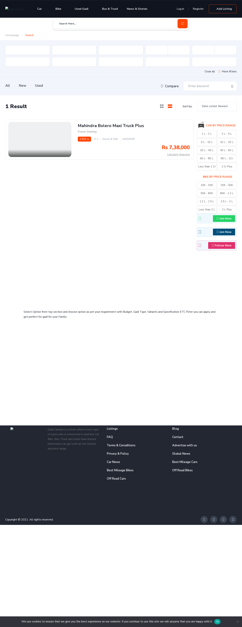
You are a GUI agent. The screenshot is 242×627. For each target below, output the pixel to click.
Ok (217, 621)
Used (39, 85)
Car (39, 9)
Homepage (12, 35)
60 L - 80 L (206, 158)
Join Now (226, 219)
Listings (112, 429)
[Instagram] (223, 519)
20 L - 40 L (206, 150)
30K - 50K (227, 185)
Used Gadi (81, 9)
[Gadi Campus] (14, 9)
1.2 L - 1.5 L (206, 201)
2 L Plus (227, 209)
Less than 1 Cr (207, 166)
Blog (175, 429)
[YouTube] (233, 519)
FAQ (110, 437)
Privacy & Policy (118, 454)
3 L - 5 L (227, 134)
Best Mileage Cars (184, 462)
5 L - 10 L (207, 142)
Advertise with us (184, 445)
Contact (177, 437)
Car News (113, 462)
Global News (181, 454)
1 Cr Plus (226, 166)
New (22, 85)
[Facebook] (204, 519)
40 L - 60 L (226, 150)
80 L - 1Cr (227, 158)
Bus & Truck (110, 9)
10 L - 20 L (226, 142)
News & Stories (137, 9)
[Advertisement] (71, 277)
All (7, 85)
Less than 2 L (207, 209)
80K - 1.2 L (226, 193)
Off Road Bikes (182, 470)
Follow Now (223, 245)
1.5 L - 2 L (227, 201)
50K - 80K (207, 193)
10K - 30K (207, 185)
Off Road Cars (116, 479)
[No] (237, 621)
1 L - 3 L (207, 134)
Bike (58, 9)
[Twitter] (213, 519)
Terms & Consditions (121, 445)
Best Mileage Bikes (120, 470)
